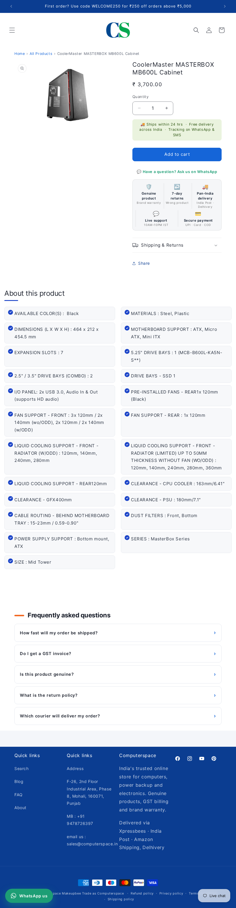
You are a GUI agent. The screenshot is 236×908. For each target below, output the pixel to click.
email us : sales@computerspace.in (92, 840)
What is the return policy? (118, 695)
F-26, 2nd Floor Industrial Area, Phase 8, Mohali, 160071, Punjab (89, 792)
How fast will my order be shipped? (118, 632)
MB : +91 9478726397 (80, 820)
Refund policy (142, 893)
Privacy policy (171, 893)
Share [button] (144, 263)
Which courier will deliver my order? (118, 716)
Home (19, 53)
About (20, 807)
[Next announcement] (224, 6)
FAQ (18, 794)
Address (75, 768)
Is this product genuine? (118, 674)
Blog (18, 781)
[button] (12, 30)
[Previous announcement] (11, 6)
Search (21, 768)
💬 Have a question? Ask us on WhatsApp (177, 171)
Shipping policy (121, 899)
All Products (41, 53)
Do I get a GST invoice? (118, 653)
